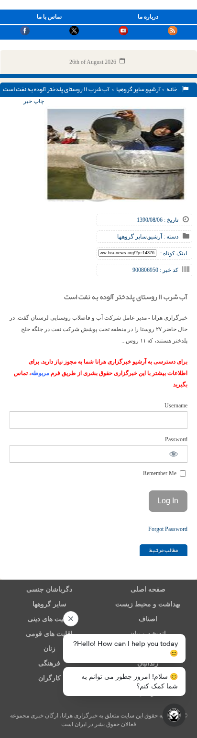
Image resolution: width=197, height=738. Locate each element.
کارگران (49, 678)
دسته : (170, 236)
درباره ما (148, 16)
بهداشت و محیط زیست (148, 604)
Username (175, 405)
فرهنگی (49, 663)
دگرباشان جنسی (49, 589)
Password (176, 439)
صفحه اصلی (148, 589)
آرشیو (153, 89)
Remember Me (160, 473)
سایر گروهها (130, 89)
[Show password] (173, 454)
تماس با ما (49, 16)
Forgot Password (167, 529)
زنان (49, 648)
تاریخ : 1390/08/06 (157, 220)
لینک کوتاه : (173, 253)
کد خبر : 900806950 (155, 270)
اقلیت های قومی (49, 633)
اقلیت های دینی (49, 619)
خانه (172, 89)
